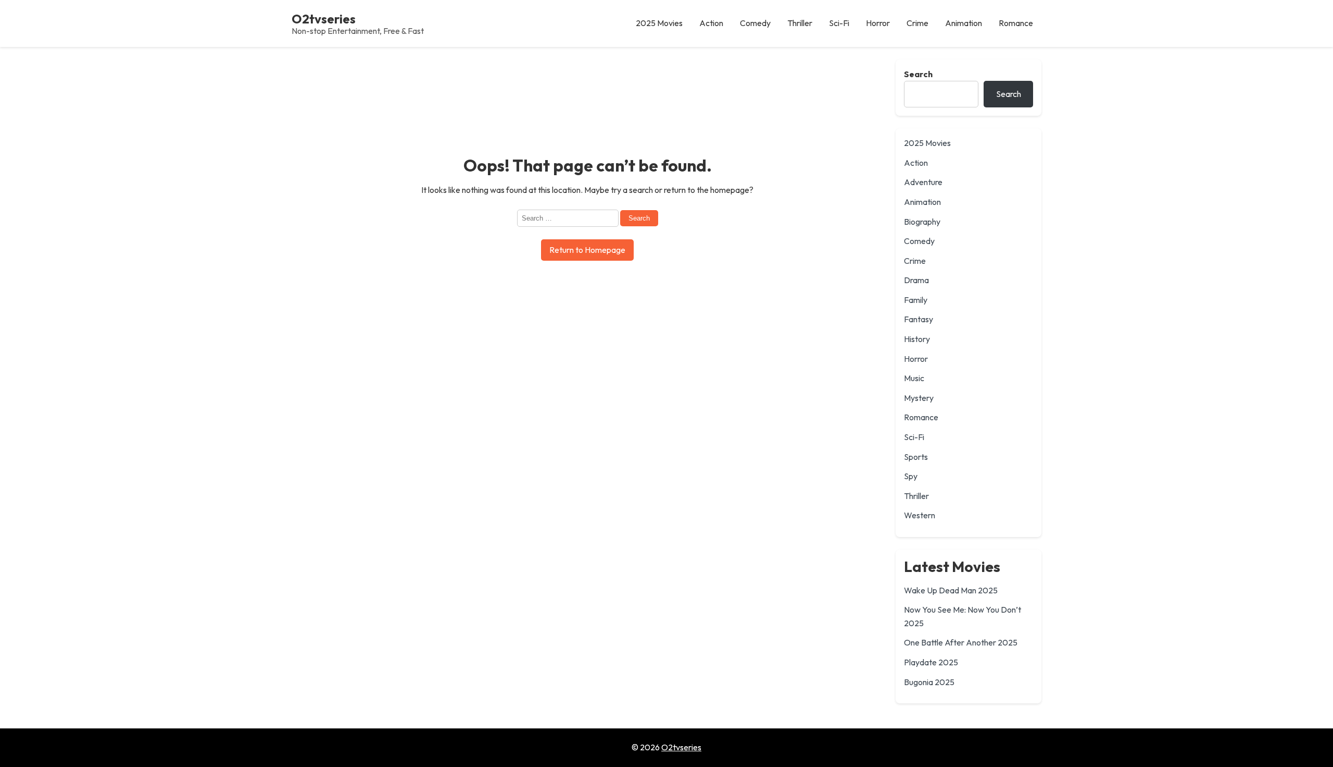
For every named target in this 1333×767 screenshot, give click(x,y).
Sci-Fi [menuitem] (839, 23)
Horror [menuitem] (878, 23)
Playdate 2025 (931, 662)
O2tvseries (324, 19)
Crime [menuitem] (917, 23)
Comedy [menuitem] (755, 23)
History (917, 339)
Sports (916, 457)
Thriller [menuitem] (799, 23)
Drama (916, 280)
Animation (922, 202)
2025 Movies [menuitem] (659, 23)
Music (914, 378)
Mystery (919, 398)
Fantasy (918, 319)
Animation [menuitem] (963, 23)
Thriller (916, 496)
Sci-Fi (914, 437)
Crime (915, 260)
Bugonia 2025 (929, 682)
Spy (910, 476)
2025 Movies (927, 143)
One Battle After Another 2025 (960, 642)
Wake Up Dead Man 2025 (951, 590)
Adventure (923, 182)
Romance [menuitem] (1016, 23)
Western (919, 515)
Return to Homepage (587, 250)
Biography (922, 221)
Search (918, 74)
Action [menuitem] (711, 23)
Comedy (919, 241)
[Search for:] (568, 217)
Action (916, 162)
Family (915, 300)
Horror (916, 359)
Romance (921, 417)
